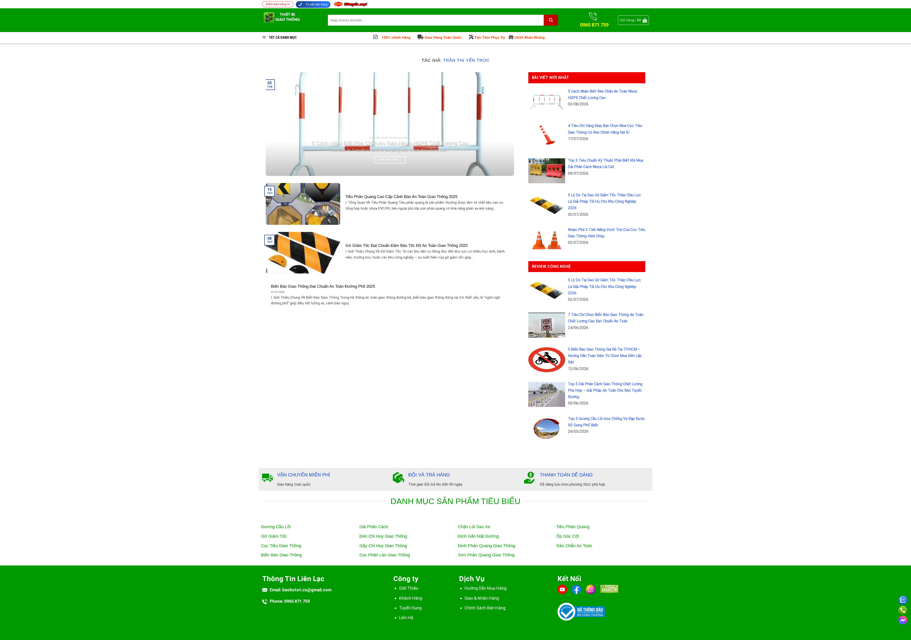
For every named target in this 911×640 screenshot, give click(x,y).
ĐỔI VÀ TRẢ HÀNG (429, 474)
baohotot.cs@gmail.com (306, 589)
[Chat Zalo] (902, 599)
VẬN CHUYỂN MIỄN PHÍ (303, 474)
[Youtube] (562, 589)
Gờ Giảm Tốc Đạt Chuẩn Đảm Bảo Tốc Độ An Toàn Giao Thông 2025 (406, 245)
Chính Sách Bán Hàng (485, 607)
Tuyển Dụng (410, 607)
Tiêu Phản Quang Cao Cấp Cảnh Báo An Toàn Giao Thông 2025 (401, 196)
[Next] (503, 124)
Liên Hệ (406, 617)
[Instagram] (590, 589)
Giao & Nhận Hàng (482, 598)
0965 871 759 (297, 601)
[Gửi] (551, 20)
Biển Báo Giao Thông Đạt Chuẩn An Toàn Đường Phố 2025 (323, 286)
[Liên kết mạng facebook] (902, 619)
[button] (633, 20)
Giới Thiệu (408, 588)
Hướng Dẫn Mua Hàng (486, 588)
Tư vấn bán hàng (316, 4)
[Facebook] (576, 589)
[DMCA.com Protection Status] (609, 592)
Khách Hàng (410, 598)
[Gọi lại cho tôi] (902, 609)
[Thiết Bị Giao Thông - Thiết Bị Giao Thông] (291, 20)
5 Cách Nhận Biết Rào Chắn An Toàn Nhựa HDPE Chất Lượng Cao (390, 143)
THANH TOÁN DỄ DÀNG (566, 474)
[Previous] (276, 124)
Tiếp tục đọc (390, 159)
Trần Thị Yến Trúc (466, 60)
